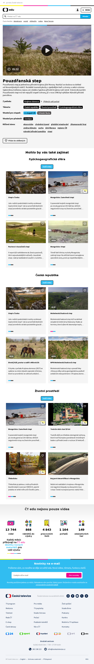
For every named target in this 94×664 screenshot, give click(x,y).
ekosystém (28, 124)
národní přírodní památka (34, 131)
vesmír (25, 21)
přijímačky (33, 21)
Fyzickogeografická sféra (70, 107)
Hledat (85, 16)
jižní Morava (50, 128)
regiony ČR (62, 128)
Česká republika (31, 107)
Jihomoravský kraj (78, 124)
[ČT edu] (8, 10)
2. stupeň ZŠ (29, 113)
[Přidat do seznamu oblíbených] (42, 174)
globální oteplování (59, 124)
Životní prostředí (48, 107)
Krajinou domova (31, 101)
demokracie (18, 21)
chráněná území (42, 124)
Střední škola (44, 113)
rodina (40, 21)
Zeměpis (28, 118)
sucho (41, 128)
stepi (50, 131)
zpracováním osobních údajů (47, 585)
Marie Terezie (49, 21)
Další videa (47, 166)
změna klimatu (29, 128)
